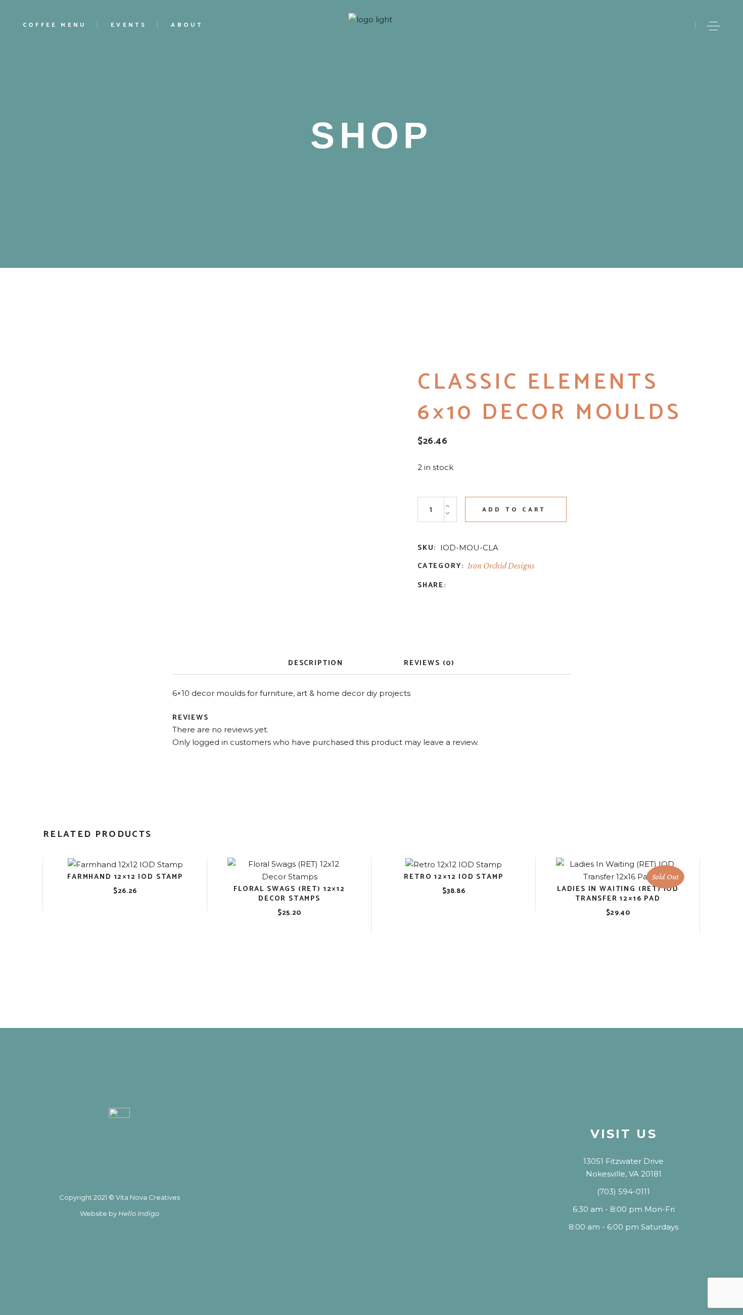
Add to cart (514, 509)
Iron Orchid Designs (501, 565)
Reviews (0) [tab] (429, 663)
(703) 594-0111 (623, 1191)
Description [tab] (315, 663)
